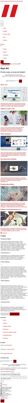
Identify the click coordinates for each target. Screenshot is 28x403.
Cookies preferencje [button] (5, 302)
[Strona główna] (1, 233)
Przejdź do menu (4, 1)
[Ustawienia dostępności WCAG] (2, 61)
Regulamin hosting (7, 335)
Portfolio (5, 323)
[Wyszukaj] (20, 81)
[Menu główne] (2, 21)
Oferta (4, 320)
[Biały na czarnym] (15, 377)
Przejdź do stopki (19, 1)
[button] (14, 45)
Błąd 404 (5, 233)
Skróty (6, 397)
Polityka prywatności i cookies (9, 332)
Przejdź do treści (11, 1)
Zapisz (2, 400)
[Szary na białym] (18, 377)
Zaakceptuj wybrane (5, 313)
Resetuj (2, 397)
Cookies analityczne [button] (5, 261)
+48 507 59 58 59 (8, 345)
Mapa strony (6, 329)
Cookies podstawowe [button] (5, 252)
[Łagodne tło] (2, 381)
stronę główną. (22, 76)
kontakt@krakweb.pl (8, 353)
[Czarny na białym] (22, 377)
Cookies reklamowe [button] (5, 280)
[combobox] (12, 81)
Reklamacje (5, 338)
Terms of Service (9, 369)
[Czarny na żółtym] (25, 377)
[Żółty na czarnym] (12, 377)
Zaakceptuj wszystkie (14, 313)
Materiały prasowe (7, 326)
